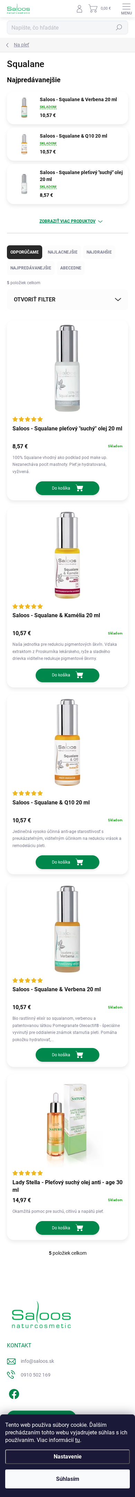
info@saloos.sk (37, 1361)
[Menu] (126, 8)
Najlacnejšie (63, 252)
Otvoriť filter (34, 299)
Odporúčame (24, 252)
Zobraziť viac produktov (67, 221)
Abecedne (70, 268)
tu (77, 1440)
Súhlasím (67, 1479)
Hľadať (119, 27)
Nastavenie (68, 1456)
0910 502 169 (36, 1375)
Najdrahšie (99, 252)
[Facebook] (13, 1393)
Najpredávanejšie (30, 268)
